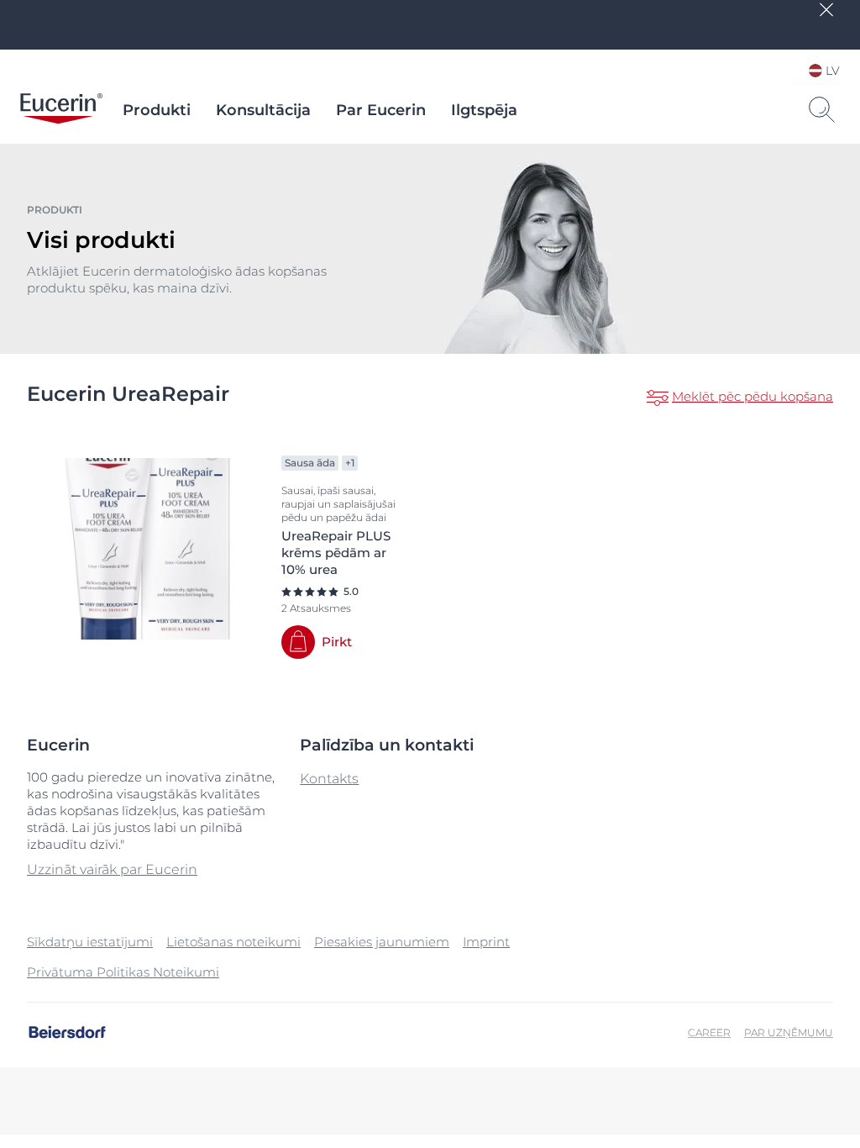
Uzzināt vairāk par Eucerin (112, 869)
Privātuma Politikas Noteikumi (123, 972)
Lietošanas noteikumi (233, 942)
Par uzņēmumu (788, 1032)
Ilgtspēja (484, 110)
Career (709, 1032)
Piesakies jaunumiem (381, 942)
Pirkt (337, 642)
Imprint (486, 942)
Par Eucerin (381, 110)
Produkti (157, 110)
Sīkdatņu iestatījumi (90, 942)
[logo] (61, 110)
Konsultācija (263, 110)
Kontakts (329, 779)
